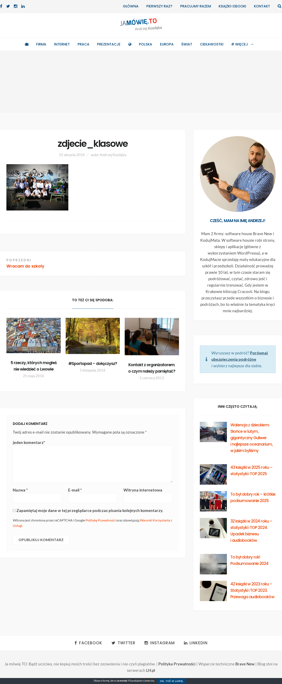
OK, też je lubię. (172, 681)
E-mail (75, 490)
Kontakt (262, 6)
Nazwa (20, 490)
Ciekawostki (211, 44)
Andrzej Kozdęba (113, 155)
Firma (41, 44)
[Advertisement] (141, 82)
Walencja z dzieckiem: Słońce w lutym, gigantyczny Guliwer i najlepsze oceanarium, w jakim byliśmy (251, 437)
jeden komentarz (29, 442)
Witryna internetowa (142, 490)
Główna (131, 6)
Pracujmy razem (195, 6)
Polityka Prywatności (177, 663)
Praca (83, 44)
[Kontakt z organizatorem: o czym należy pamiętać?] (152, 336)
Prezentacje (109, 44)
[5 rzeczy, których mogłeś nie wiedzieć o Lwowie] (33, 335)
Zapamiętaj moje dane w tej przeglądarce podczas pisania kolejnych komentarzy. (89, 510)
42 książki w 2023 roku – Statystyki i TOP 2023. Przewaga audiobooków (252, 590)
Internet (62, 44)
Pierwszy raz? (159, 6)
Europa (167, 44)
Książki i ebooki (232, 6)
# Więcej (239, 44)
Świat (186, 44)
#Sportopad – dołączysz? (92, 363)
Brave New (245, 663)
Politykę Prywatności (100, 520)
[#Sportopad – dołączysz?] (93, 336)
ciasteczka (148, 680)
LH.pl (150, 670)
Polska (145, 44)
